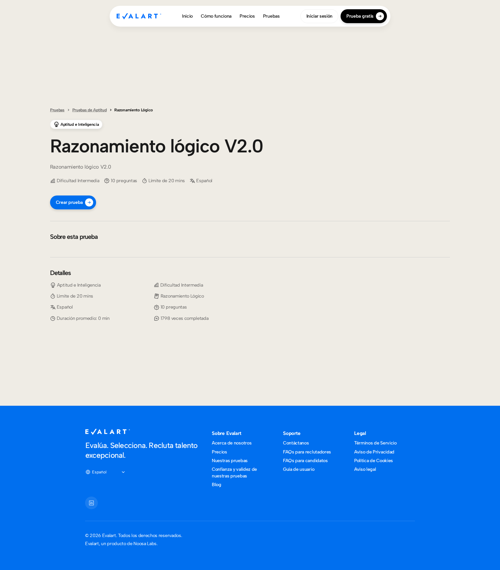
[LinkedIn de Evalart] (91, 503)
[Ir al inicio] (139, 16)
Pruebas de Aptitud (89, 110)
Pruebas (57, 110)
